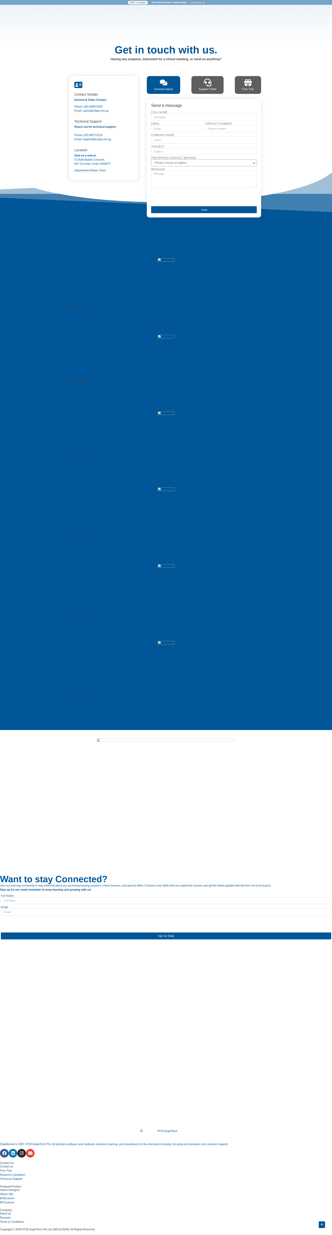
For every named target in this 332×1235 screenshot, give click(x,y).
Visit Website (79, 326)
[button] (138, 2)
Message (158, 169)
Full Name (159, 112)
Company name (162, 135)
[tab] (163, 85)
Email (155, 123)
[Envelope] (30, 1153)
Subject (157, 146)
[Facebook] (4, 1153)
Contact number (218, 123)
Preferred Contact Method (173, 158)
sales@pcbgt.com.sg (95, 110)
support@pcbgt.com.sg (97, 139)
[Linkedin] (13, 1153)
